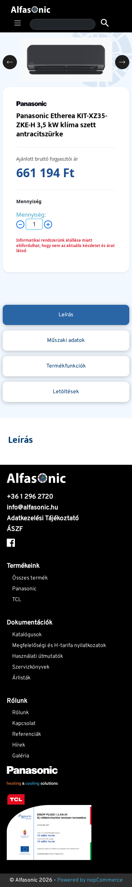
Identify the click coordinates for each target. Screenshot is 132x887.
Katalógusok (27, 634)
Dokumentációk (29, 623)
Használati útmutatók (37, 656)
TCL (16, 599)
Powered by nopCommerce (90, 880)
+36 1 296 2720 (30, 497)
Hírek (18, 745)
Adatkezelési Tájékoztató (43, 518)
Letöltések (66, 391)
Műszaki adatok (66, 340)
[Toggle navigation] (17, 23)
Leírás (66, 315)
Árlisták (21, 678)
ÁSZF (15, 529)
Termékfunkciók (66, 366)
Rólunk (20, 712)
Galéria (20, 756)
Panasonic (24, 589)
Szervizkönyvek (30, 667)
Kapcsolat (24, 723)
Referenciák (26, 734)
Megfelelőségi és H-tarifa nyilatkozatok (59, 645)
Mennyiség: (31, 214)
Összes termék (30, 578)
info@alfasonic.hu (32, 508)
